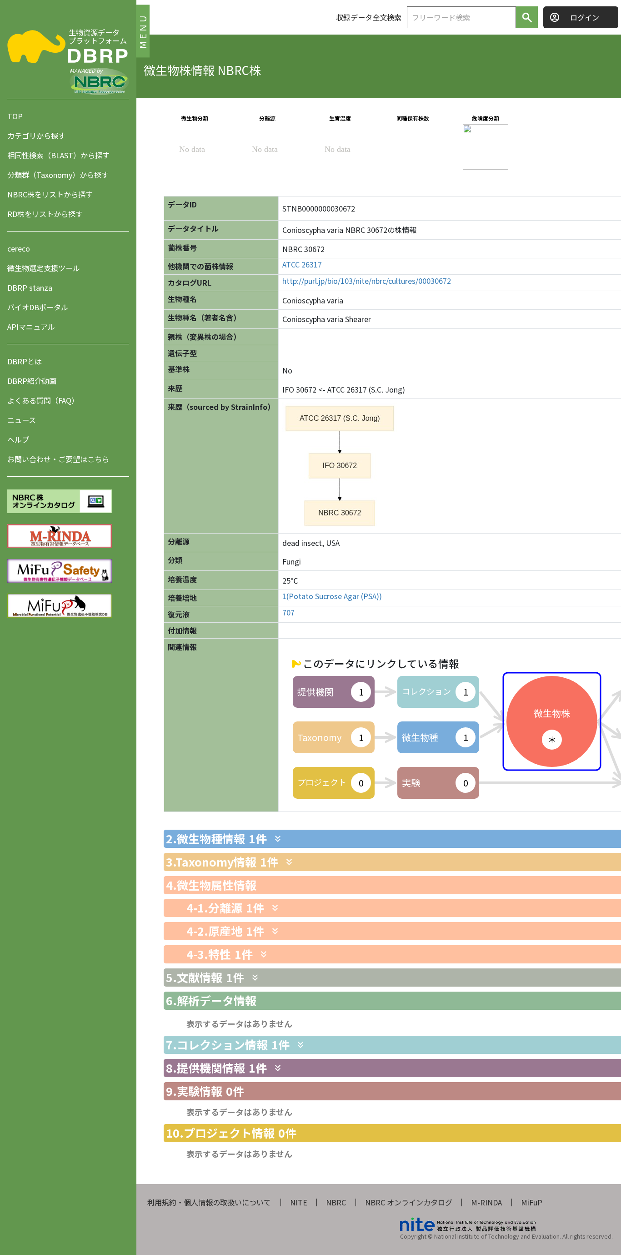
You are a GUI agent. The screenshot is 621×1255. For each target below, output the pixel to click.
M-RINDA (486, 1202)
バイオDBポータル (37, 307)
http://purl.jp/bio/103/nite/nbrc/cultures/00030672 (366, 281)
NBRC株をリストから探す (50, 194)
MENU (142, 30)
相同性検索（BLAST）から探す (58, 155)
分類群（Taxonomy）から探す (58, 174)
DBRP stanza (29, 287)
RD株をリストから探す (45, 213)
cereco (18, 248)
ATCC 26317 (302, 264)
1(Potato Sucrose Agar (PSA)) (332, 596)
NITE (298, 1202)
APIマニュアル (31, 326)
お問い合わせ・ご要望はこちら (58, 459)
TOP (15, 116)
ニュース (21, 419)
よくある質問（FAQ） (43, 400)
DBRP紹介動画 (31, 380)
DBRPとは (24, 361)
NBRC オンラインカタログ (408, 1202)
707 (288, 612)
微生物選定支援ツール (43, 267)
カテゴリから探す (36, 135)
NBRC (336, 1202)
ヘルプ (18, 439)
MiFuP (531, 1202)
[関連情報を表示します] (277, 839)
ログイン (584, 17)
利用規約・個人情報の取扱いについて (209, 1202)
